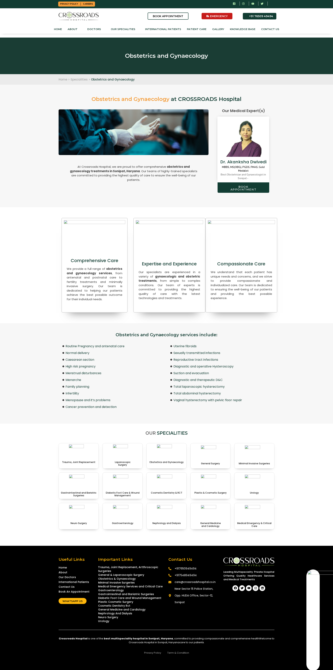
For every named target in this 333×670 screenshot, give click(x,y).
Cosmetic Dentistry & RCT (166, 492)
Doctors (94, 29)
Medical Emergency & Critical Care (254, 524)
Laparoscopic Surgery (122, 463)
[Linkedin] (262, 588)
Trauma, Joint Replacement (78, 462)
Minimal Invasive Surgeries (254, 463)
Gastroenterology (122, 523)
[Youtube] (249, 588)
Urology (254, 492)
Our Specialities (123, 29)
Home (58, 29)
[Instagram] (255, 588)
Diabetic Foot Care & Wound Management (123, 494)
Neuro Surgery (79, 523)
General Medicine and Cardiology (210, 524)
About (72, 29)
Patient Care (196, 29)
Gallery (218, 29)
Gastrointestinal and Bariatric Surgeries (78, 494)
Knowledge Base (242, 29)
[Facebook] (235, 588)
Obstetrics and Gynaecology (166, 462)
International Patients (163, 29)
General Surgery (210, 463)
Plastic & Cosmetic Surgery (210, 492)
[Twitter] (242, 588)
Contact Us (270, 29)
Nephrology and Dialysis (166, 523)
